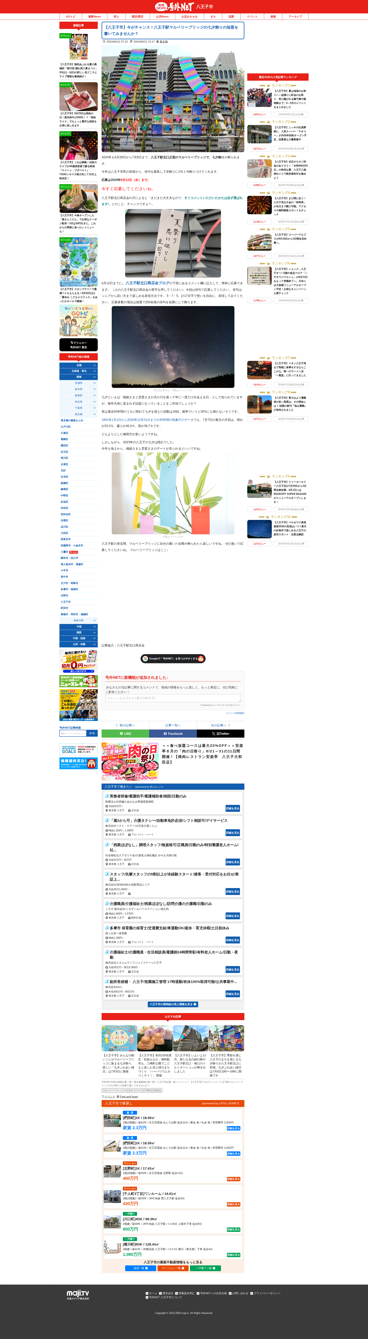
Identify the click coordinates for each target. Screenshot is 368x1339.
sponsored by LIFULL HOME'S (220, 1103)
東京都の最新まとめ (72, 420)
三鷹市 (69, 552)
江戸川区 (66, 426)
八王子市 (204, 6)
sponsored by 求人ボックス (149, 787)
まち (213, 16)
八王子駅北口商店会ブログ (147, 283)
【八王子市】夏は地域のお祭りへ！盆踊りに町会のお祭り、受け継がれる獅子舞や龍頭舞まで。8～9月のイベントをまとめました (290, 98)
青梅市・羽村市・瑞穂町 (74, 614)
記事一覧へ (173, 725)
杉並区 (64, 502)
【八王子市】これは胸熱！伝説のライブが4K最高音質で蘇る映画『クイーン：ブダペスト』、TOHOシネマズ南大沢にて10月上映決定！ (78, 170)
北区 (63, 470)
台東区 (64, 464)
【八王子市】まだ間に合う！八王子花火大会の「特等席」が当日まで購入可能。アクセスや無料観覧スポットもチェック (290, 206)
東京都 (164, 41)
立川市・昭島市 (69, 583)
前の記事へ (127, 725)
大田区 (64, 533)
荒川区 (64, 458)
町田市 (64, 608)
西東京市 (66, 539)
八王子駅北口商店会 (150, 1090)
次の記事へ (218, 725)
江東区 (64, 433)
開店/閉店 (137, 16)
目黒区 (64, 520)
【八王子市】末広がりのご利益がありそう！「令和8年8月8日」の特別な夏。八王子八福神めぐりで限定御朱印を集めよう (291, 169)
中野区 (64, 495)
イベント (252, 16)
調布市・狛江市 (69, 558)
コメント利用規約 (235, 713)
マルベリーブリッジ (113, 1090)
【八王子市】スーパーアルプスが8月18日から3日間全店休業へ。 (290, 238)
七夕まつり (132, 1090)
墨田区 (64, 445)
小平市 (64, 570)
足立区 (64, 452)
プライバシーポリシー (267, 1293)
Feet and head (129, 1096)
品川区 (64, 526)
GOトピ (71, 16)
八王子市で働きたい (118, 786)
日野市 (64, 595)
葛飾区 (64, 439)
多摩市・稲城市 (69, 589)
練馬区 (64, 489)
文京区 (64, 476)
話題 (231, 16)
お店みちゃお (190, 16)
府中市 (64, 576)
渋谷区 (64, 508)
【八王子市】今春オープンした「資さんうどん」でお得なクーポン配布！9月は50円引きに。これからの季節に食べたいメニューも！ (78, 223)
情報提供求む (187, 1293)
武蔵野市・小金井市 (72, 545)
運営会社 (168, 1293)
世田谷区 (66, 514)
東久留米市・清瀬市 (72, 564)
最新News (94, 16)
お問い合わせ (240, 1293)
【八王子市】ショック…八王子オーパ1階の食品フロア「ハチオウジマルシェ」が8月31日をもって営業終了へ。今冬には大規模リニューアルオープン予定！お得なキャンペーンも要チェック (291, 281)
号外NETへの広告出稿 (213, 1293)
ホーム (153, 1293)
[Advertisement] (278, 47)
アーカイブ (295, 16)
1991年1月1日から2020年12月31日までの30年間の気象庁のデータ (148, 419)
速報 (273, 16)
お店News (162, 16)
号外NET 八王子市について (165, 1297)
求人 (116, 16)
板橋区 (64, 483)
